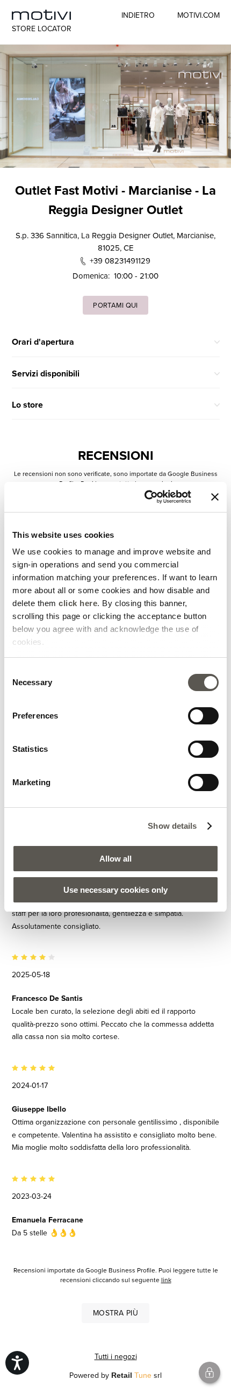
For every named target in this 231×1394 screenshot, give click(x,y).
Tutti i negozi (116, 1356)
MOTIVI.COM (198, 15)
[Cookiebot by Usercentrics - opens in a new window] (145, 497)
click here (78, 603)
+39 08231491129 (120, 260)
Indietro (138, 15)
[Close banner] (215, 497)
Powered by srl (115, 1375)
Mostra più (115, 1312)
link (166, 1279)
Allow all (115, 858)
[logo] (41, 15)
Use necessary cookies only (115, 889)
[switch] (203, 715)
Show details (172, 825)
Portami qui (115, 305)
